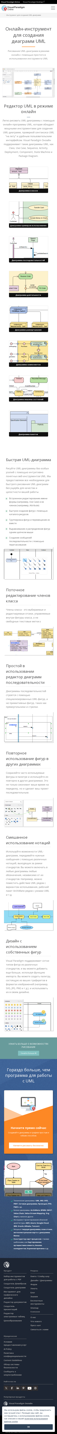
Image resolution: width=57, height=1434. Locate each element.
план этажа (46, 1229)
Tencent (36, 1226)
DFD (46, 1200)
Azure (33, 1223)
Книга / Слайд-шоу (39, 1276)
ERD (41, 1200)
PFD (49, 1204)
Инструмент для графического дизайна (12, 1294)
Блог (32, 1292)
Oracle (21, 1226)
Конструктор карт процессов (27, 1239)
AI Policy (8, 1349)
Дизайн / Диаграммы (41, 1280)
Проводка (42, 1204)
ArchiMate (35, 1210)
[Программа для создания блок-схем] (28, 1192)
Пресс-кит (35, 1325)
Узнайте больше (28, 1053)
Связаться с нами (39, 1329)
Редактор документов (15, 1302)
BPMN (43, 1210)
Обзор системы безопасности (17, 1432)
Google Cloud (43, 1223)
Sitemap (34, 1308)
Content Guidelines (13, 1360)
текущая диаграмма (31, 1229)
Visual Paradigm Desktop (33, 2)
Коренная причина (35, 1248)
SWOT (49, 1210)
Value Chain (19, 1213)
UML (37, 1200)
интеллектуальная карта (26, 1232)
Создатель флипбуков (15, 1283)
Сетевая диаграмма (28, 1204)
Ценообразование (13, 1320)
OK (28, 1427)
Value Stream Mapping (35, 1213)
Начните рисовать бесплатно (28, 1145)
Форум (33, 1284)
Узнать (34, 1288)
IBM (15, 1226)
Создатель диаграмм (15, 1287)
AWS (28, 1223)
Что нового (36, 1321)
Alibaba (27, 1226)
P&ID (16, 1207)
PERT (16, 1204)
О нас (33, 1317)
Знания (34, 1296)
